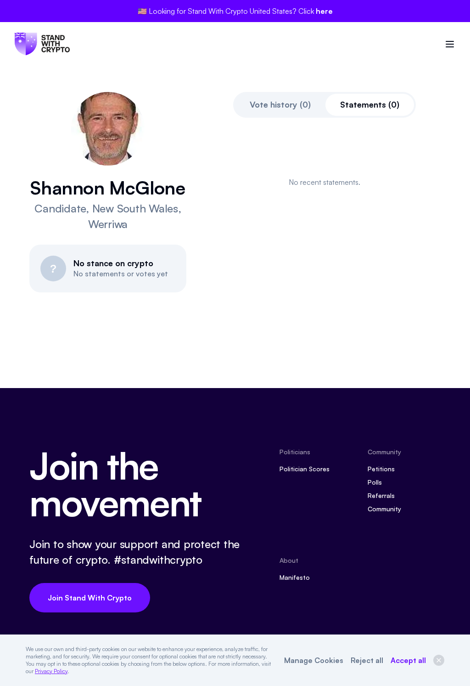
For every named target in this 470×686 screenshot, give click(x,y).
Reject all (367, 660)
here (324, 11)
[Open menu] (449, 44)
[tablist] (324, 105)
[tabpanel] (324, 182)
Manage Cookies (313, 660)
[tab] (280, 105)
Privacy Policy (51, 671)
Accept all (408, 660)
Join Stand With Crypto (90, 597)
